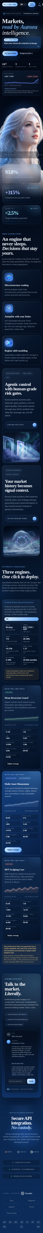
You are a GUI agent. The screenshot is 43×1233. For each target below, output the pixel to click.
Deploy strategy (13, 764)
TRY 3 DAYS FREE (9, 4)
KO (38, 1226)
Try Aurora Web (10, 53)
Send (31, 1081)
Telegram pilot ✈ (26, 53)
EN (4, 1222)
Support (12, 1207)
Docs (11, 1201)
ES (10, 1222)
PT (33, 1222)
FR (22, 1222)
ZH (4, 1226)
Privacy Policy (12, 1213)
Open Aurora (32, 4)
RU (39, 1222)
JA (21, 1226)
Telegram (31, 1201)
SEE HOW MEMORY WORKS (21, 518)
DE (16, 1222)
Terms (31, 1207)
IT (27, 1222)
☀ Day (39, 4)
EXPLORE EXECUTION (21, 425)
